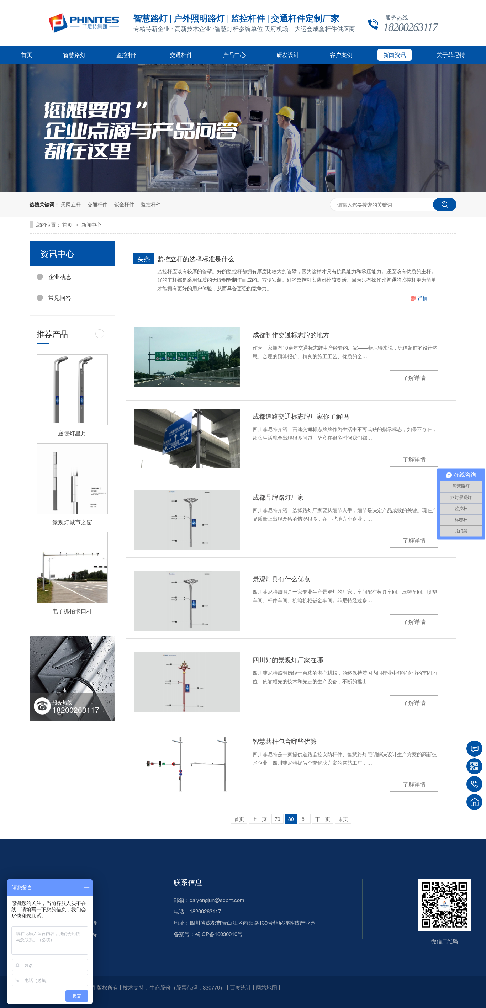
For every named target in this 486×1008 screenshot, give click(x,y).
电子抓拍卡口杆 (72, 611)
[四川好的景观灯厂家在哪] (187, 682)
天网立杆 (71, 204)
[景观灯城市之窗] (72, 479)
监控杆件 (127, 55)
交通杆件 (181, 55)
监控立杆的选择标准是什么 (195, 258)
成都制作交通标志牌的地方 (291, 334)
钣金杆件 (124, 204)
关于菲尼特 (451, 55)
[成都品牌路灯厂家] (187, 520)
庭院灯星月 (72, 433)
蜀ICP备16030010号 (219, 934)
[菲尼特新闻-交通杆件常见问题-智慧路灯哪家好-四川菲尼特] (84, 30)
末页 (343, 818)
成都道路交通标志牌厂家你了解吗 (301, 415)
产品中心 (234, 55)
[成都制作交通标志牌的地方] (187, 357)
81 (304, 818)
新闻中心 (91, 224)
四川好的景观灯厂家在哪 (288, 659)
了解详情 (414, 377)
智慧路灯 (74, 55)
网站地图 (266, 987)
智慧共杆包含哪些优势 (285, 741)
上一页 (259, 818)
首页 (26, 55)
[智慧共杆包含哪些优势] (187, 764)
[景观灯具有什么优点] (187, 601)
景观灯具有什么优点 (281, 578)
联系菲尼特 (83, 934)
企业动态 (59, 276)
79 (277, 818)
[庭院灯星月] (72, 390)
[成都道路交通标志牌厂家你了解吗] (187, 438)
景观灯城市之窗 (72, 522)
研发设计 (287, 55)
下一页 (322, 818)
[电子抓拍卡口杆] (72, 567)
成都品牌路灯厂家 (278, 497)
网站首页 (29, 882)
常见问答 (59, 297)
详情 (423, 298)
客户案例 (341, 55)
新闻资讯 (394, 55)
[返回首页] (474, 802)
